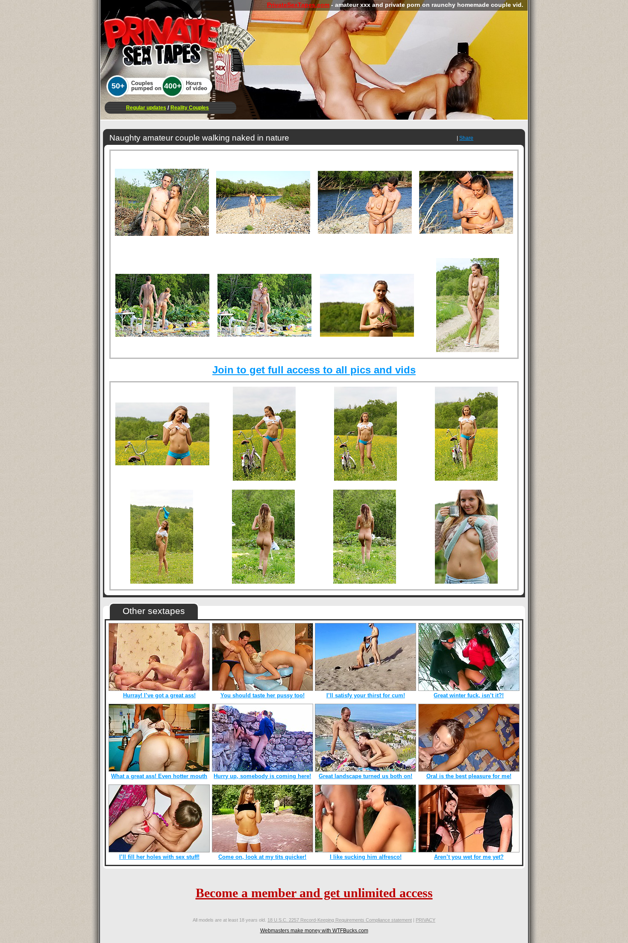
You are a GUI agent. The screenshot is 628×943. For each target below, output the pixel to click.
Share (466, 138)
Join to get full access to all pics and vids (314, 370)
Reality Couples (189, 108)
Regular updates (146, 108)
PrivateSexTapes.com (298, 4)
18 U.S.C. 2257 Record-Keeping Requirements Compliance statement (339, 919)
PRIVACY (425, 919)
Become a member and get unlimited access (314, 893)
